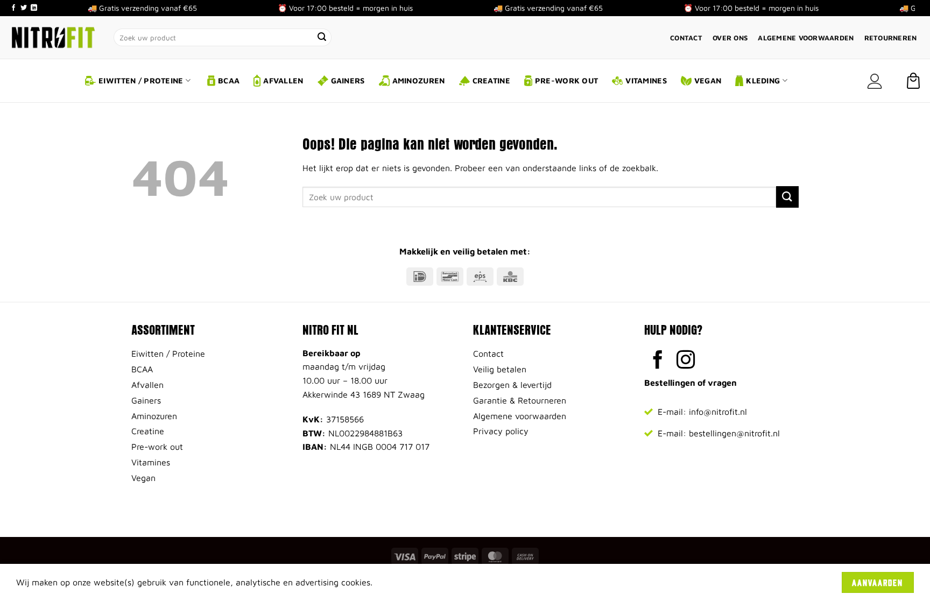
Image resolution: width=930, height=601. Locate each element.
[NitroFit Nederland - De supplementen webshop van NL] (52, 37)
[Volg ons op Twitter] (23, 8)
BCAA (228, 80)
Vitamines (646, 80)
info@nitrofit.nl (718, 411)
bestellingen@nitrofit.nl (734, 433)
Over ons (730, 38)
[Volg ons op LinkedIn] (34, 8)
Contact (686, 38)
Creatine (491, 80)
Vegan (707, 80)
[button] (874, 81)
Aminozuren (418, 80)
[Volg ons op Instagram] (686, 361)
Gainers (348, 80)
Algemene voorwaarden (806, 38)
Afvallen (283, 80)
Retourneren (890, 38)
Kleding (763, 80)
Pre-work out (566, 80)
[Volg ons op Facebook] (13, 8)
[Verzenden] (322, 38)
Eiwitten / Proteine (140, 80)
